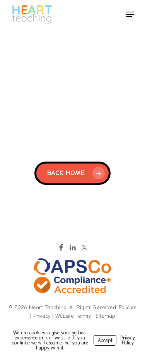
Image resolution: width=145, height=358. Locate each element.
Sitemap (105, 316)
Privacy (41, 316)
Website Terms (72, 316)
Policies (127, 307)
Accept (105, 340)
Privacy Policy (127, 340)
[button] (130, 14)
